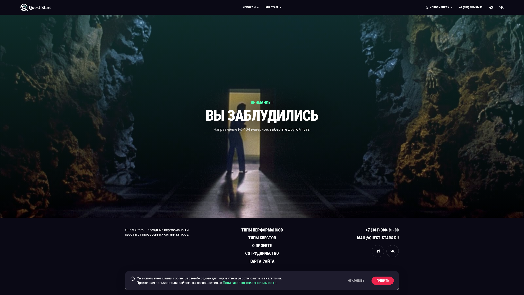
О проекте (262, 245)
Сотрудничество (262, 253)
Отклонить (356, 280)
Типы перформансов (262, 230)
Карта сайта (262, 261)
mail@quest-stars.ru (378, 238)
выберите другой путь (290, 129)
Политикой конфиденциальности (250, 283)
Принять (382, 280)
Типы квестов (262, 238)
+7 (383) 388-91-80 (470, 7)
